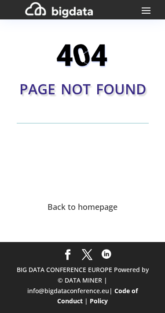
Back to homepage (82, 206)
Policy (99, 301)
